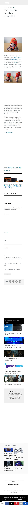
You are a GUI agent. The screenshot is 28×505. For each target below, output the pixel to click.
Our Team (11, 480)
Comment (6, 213)
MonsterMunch (9, 132)
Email (5, 240)
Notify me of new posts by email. (12, 269)
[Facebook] (7, 503)
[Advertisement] (13, 26)
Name (5, 232)
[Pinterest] (16, 503)
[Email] (21, 503)
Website (5, 248)
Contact (17, 480)
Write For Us (15, 391)
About (6, 480)
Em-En (15, 62)
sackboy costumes (16, 168)
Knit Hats (15, 167)
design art (9, 167)
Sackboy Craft (7, 170)
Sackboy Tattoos (16, 57)
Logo (2, 2)
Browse (7, 3)
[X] (11, 503)
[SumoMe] (25, 503)
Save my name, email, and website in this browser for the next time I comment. (13, 258)
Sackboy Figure (14, 59)
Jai (13, 7)
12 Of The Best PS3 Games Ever (13, 384)
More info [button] (20, 499)
